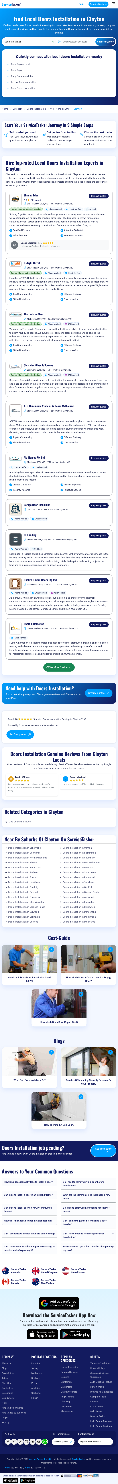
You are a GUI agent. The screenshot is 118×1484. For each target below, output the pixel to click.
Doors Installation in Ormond (23, 892)
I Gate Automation (34, 624)
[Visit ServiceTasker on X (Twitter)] (20, 1442)
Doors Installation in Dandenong (79, 912)
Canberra (36, 1393)
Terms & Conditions (100, 1363)
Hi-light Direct (32, 263)
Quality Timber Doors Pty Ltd (40, 580)
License (94, 1401)
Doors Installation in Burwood (23, 912)
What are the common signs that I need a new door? (86, 1196)
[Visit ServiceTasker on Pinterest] (14, 1442)
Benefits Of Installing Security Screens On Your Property (88, 1082)
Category (17, 108)
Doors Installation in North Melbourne (27, 857)
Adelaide (35, 1388)
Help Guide (96, 1411)
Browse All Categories (101, 1391)
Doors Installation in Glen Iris (78, 867)
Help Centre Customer (101, 1426)
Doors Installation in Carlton (77, 847)
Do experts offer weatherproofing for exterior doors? (86, 1209)
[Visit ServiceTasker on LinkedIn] (33, 1442)
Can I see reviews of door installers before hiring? (29, 1233)
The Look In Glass (33, 314)
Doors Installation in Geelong (23, 921)
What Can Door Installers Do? (30, 1080)
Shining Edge (31, 195)
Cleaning (65, 1401)
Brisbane (35, 1378)
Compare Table (98, 1396)
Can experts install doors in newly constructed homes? (28, 1209)
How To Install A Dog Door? (59, 1124)
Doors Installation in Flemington (79, 852)
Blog (4, 1368)
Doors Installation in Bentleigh (23, 887)
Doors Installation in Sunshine (78, 882)
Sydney (35, 1368)
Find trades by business (14, 1412)
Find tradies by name (12, 1407)
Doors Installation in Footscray (24, 897)
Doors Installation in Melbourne (79, 921)
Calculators (8, 1398)
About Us (6, 1363)
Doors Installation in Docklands (24, 852)
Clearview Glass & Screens (38, 365)
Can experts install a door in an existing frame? (28, 1194)
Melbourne (63, 108)
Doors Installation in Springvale (24, 916)
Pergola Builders (69, 1372)
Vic (52, 108)
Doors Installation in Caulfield (78, 887)
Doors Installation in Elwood (22, 862)
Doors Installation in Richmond (78, 877)
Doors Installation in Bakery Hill (24, 847)
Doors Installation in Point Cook (79, 916)
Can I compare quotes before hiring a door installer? (84, 1222)
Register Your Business (90, 1441)
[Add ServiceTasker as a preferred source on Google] (59, 1303)
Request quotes (98, 196)
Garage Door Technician (37, 505)
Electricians (67, 1411)
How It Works (97, 1386)
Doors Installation (36, 108)
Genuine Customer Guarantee (99, 1375)
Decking (65, 1377)
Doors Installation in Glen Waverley (26, 902)
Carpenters (66, 1386)
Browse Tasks (97, 1416)
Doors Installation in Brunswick (79, 907)
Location (35, 1363)
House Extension (69, 1367)
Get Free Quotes (61, 1441)
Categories (7, 1393)
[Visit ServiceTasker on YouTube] (39, 1442)
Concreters (66, 1406)
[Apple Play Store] (42, 1334)
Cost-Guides (8, 1373)
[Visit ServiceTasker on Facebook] (8, 1442)
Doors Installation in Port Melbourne (81, 862)
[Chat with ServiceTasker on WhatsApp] (45, 1442)
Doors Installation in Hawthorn (24, 882)
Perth (34, 1383)
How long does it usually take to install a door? (28, 1182)
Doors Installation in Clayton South (81, 892)
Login (80, 4)
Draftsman (66, 1382)
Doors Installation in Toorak (22, 877)
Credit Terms (97, 1406)
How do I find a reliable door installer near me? (28, 1220)
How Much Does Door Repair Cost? (59, 1022)
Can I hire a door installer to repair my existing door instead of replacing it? (28, 1248)
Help (4, 1402)
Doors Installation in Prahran (22, 872)
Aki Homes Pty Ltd (34, 457)
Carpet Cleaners (69, 1391)
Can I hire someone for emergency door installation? (83, 1235)
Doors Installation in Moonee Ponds (26, 907)
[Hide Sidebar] (113, 3)
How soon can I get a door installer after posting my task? (88, 1248)
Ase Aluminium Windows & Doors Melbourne (49, 406)
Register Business (98, 4)
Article (5, 1378)
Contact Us (7, 1388)
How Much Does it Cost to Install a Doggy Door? (88, 979)
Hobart (34, 1398)
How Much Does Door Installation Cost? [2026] (29, 979)
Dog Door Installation (20, 821)
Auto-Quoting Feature (101, 1382)
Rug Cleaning (67, 1396)
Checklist (7, 1383)
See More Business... (60, 667)
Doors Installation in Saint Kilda (24, 867)
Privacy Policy (97, 1368)
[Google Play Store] (75, 1334)
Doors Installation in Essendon (78, 902)
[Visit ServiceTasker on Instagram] (26, 1442)
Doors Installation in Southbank (79, 857)
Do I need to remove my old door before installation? (83, 1184)
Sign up (5, 1422)
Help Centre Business (101, 1421)
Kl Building (30, 535)
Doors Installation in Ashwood (78, 897)
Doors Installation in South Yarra (79, 872)
